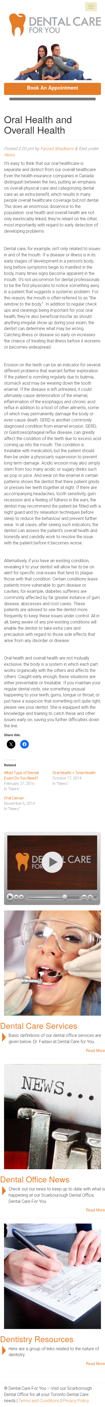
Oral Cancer (14, 798)
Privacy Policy (75, 1400)
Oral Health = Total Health (74, 773)
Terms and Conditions (39, 1400)
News (9, 154)
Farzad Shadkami (57, 148)
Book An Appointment (52, 87)
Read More (95, 1050)
